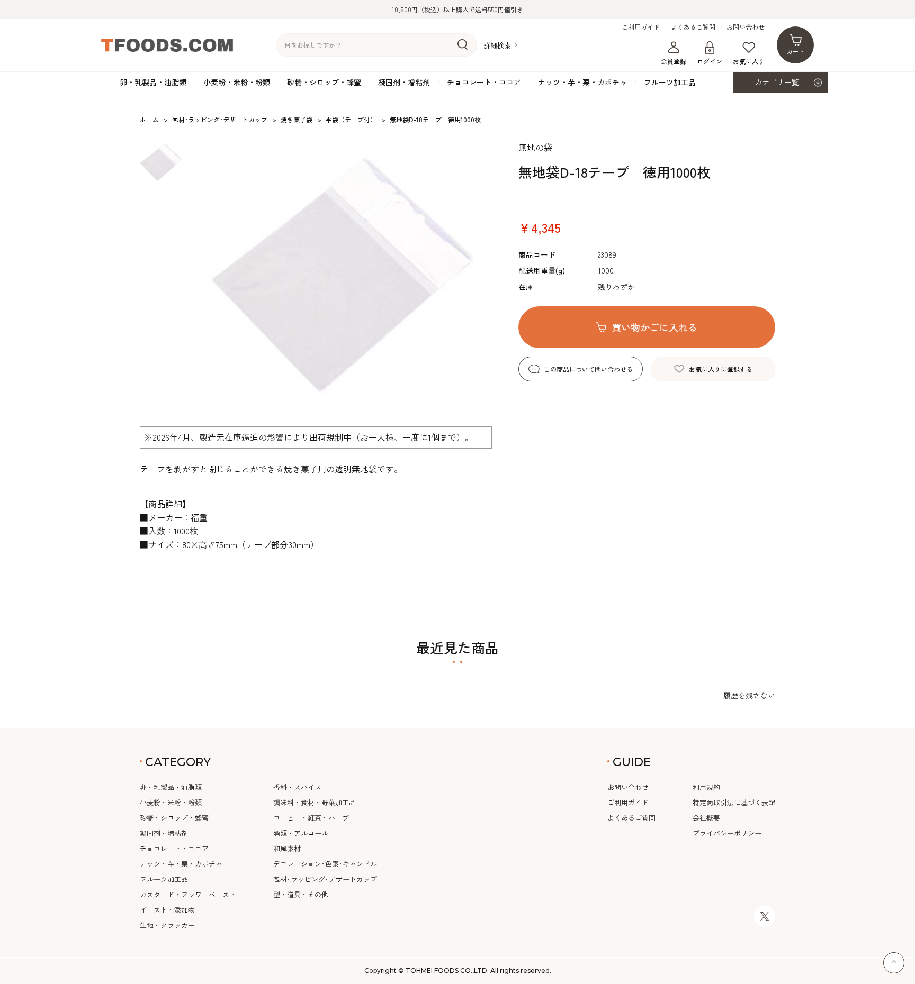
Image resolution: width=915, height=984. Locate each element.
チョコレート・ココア (484, 82)
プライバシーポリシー (727, 833)
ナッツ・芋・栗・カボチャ (582, 82)
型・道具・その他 (300, 894)
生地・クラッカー (167, 925)
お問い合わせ (745, 27)
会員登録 (673, 61)
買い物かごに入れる (654, 327)
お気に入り (749, 61)
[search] (462, 45)
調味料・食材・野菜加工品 (314, 802)
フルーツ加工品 (670, 82)
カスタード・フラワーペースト (188, 894)
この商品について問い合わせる (588, 369)
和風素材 (287, 848)
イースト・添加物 (167, 910)
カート (795, 51)
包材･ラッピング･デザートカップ (325, 879)
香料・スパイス (297, 787)
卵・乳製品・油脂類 (153, 82)
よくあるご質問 (693, 27)
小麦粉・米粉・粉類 (236, 82)
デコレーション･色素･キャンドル (325, 864)
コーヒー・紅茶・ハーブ (311, 818)
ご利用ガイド (641, 27)
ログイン (709, 61)
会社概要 (706, 818)
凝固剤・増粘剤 (404, 82)
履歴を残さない (749, 695)
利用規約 (706, 787)
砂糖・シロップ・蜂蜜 (324, 82)
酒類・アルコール (300, 833)
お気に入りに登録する (720, 369)
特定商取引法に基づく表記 (734, 802)
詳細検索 (497, 45)
